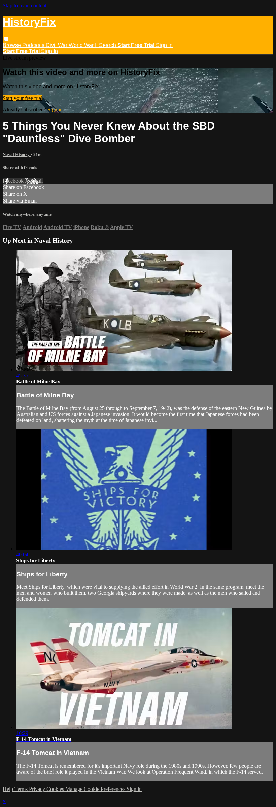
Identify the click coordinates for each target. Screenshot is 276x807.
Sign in (164, 45)
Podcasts (34, 45)
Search (108, 45)
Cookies (55, 789)
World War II (84, 45)
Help (8, 789)
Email (36, 181)
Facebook (14, 181)
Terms (21, 789)
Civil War (57, 45)
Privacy (37, 789)
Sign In (49, 51)
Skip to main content (24, 5)
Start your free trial (22, 98)
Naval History (17, 154)
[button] (6, 39)
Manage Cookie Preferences (96, 789)
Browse (12, 45)
